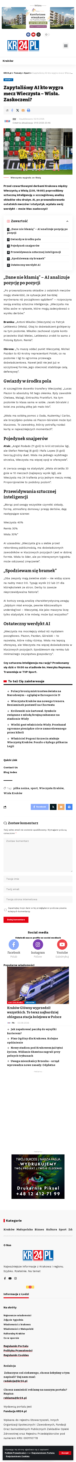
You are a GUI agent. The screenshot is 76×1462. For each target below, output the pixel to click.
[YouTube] (10, 1278)
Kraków (30, 1002)
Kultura (51, 1229)
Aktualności (15, 1002)
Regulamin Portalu (16, 1346)
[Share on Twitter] (17, 110)
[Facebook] (28, 34)
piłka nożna (21, 788)
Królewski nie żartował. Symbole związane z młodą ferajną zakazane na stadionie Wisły (33, 714)
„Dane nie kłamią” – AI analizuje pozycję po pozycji (37, 231)
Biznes (39, 1229)
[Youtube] (33, 34)
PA (13, 1023)
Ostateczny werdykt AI (25, 264)
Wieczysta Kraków (51, 788)
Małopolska (24, 1229)
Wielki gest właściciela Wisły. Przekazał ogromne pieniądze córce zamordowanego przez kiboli (36, 728)
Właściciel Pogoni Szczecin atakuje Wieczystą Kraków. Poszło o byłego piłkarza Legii (37, 742)
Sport (8, 80)
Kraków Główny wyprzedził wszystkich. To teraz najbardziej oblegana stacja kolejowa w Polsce (34, 1012)
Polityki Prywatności (15, 1453)
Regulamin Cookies (16, 1355)
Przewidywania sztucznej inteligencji (36, 252)
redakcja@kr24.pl (15, 1381)
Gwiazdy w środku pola (25, 239)
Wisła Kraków (13, 793)
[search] (51, 46)
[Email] (23, 110)
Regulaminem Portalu (43, 1453)
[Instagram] (38, 34)
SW (14, 119)
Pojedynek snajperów (25, 245)
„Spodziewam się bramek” (28, 258)
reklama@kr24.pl (15, 1398)
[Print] (28, 110)
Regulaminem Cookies (18, 1456)
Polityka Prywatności (18, 1350)
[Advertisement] (38, 1112)
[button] (66, 46)
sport (34, 788)
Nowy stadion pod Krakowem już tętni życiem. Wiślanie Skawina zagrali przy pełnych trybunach (35, 1051)
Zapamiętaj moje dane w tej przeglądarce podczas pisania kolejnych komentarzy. (37, 910)
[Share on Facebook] (12, 110)
